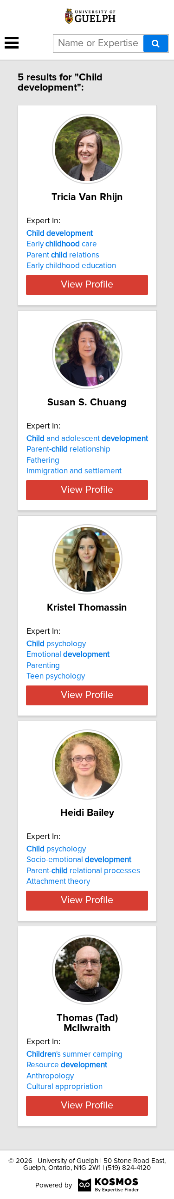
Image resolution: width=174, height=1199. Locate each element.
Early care (61, 244)
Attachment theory (58, 881)
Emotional (68, 654)
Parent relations (62, 255)
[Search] (155, 43)
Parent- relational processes (83, 871)
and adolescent (87, 438)
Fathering (42, 460)
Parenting (43, 665)
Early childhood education (71, 266)
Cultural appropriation (64, 1087)
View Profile (87, 285)
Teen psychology (55, 676)
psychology (56, 644)
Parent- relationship (68, 449)
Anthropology (50, 1076)
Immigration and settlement (74, 471)
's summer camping (74, 1054)
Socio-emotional (78, 860)
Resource (66, 1065)
